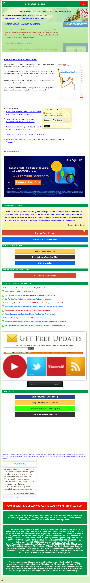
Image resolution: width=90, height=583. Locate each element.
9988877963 (8, 18)
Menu (83, 4)
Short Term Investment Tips (45, 414)
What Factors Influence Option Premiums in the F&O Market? (20, 120)
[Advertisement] (45, 434)
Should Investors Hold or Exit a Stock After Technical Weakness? (23, 112)
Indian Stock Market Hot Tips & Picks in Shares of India (45, 11)
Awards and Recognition (18, 23)
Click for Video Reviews (45, 233)
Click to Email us (45, 263)
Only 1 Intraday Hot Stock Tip (45, 403)
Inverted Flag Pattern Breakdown (20, 59)
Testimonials (14, 498)
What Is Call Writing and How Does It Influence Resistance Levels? (23, 127)
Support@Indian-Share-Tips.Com (30, 18)
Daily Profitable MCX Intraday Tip (45, 409)
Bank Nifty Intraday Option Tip (45, 397)
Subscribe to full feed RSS (55, 113)
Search (56, 384)
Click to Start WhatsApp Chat (45, 257)
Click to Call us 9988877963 (45, 251)
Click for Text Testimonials (45, 239)
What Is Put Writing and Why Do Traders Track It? (29, 134)
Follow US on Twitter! (54, 115)
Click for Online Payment (45, 275)
